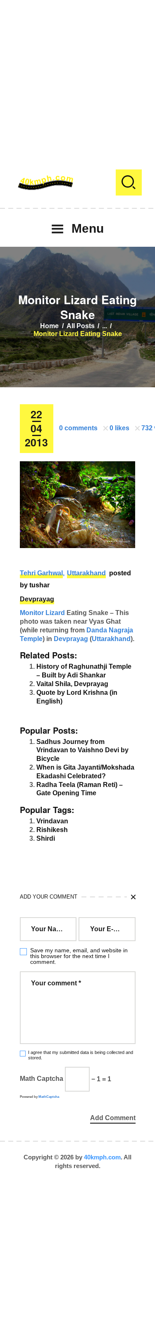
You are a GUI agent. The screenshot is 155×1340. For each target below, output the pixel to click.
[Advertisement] (77, 77)
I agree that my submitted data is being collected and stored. (80, 1055)
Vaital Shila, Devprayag (72, 683)
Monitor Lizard (42, 612)
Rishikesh (52, 829)
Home (49, 325)
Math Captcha (41, 1078)
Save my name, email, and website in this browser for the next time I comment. (79, 956)
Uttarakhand (86, 573)
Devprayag (37, 599)
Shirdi (45, 838)
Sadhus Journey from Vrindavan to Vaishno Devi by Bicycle (82, 750)
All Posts (81, 325)
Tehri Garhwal (41, 573)
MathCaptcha (48, 1097)
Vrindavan (52, 821)
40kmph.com (102, 1157)
